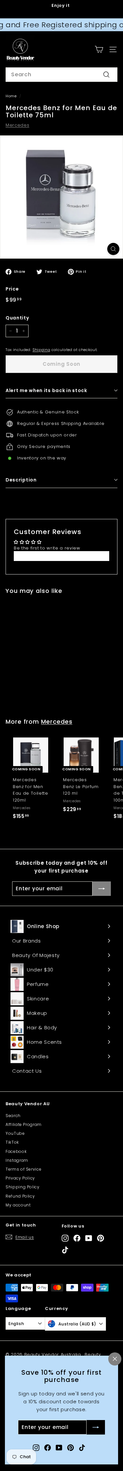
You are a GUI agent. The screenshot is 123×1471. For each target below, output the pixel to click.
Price (12, 289)
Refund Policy (20, 1196)
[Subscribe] (96, 1427)
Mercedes (17, 125)
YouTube (15, 1133)
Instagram (17, 1160)
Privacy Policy (20, 1178)
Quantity (17, 318)
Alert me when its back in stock (46, 390)
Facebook (16, 1151)
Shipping (41, 349)
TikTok (12, 1142)
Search (13, 1115)
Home (11, 96)
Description (21, 480)
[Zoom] (113, 249)
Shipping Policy (23, 1187)
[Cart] (99, 49)
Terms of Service (23, 1169)
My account (18, 1205)
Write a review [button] (61, 556)
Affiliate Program (24, 1124)
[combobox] (61, 74)
